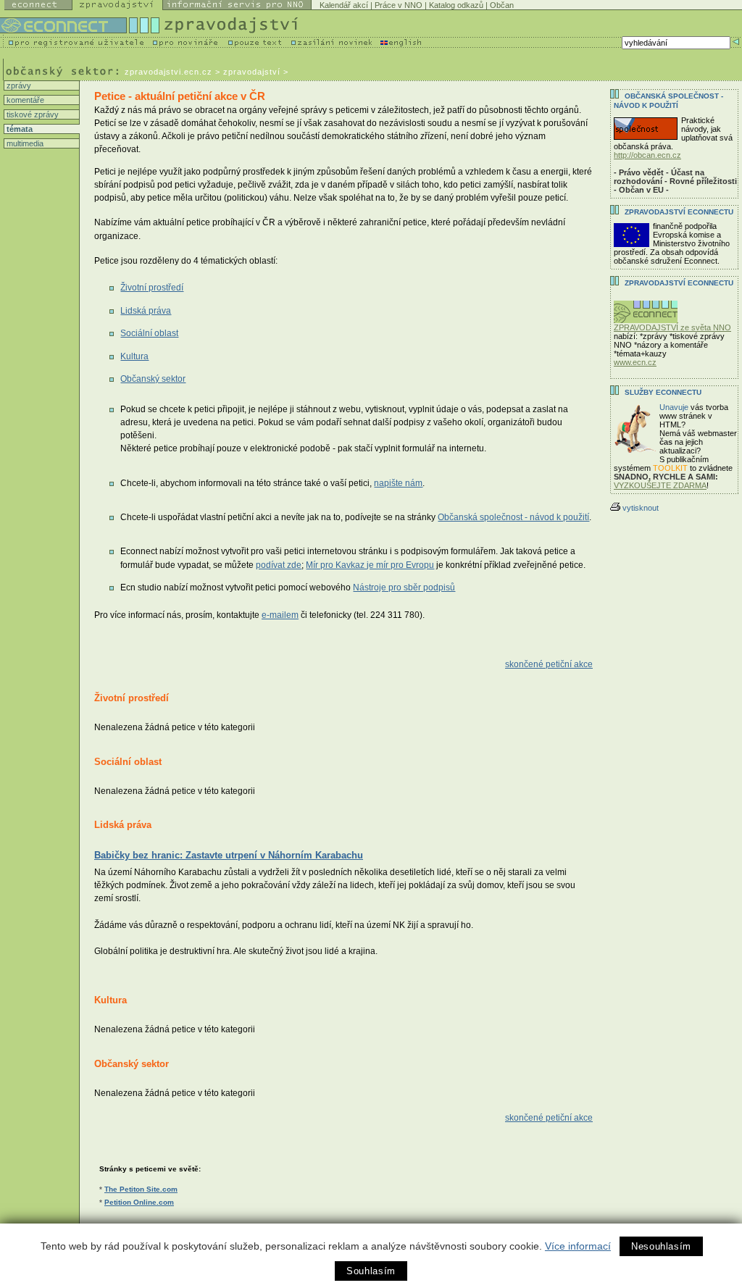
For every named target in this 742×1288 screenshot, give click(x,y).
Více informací (578, 1246)
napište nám (398, 483)
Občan (502, 5)
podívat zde (278, 565)
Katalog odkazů (456, 5)
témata (18, 129)
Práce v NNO (398, 5)
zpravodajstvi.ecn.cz (168, 71)
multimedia (23, 143)
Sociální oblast (149, 333)
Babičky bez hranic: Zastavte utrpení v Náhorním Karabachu (228, 855)
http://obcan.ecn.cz (647, 155)
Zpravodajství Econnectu (679, 283)
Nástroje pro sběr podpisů (404, 587)
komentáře (24, 100)
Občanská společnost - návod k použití (513, 517)
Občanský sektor (153, 379)
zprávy (17, 85)
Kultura (134, 356)
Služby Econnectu (663, 392)
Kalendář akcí (344, 5)
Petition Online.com (139, 1202)
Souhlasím (371, 1271)
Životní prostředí (151, 288)
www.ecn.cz (635, 362)
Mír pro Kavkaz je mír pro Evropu (370, 565)
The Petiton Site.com (141, 1189)
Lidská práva (145, 311)
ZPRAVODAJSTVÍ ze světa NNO (672, 327)
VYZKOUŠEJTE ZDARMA (660, 485)
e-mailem (280, 615)
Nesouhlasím (661, 1246)
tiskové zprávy (31, 114)
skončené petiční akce (549, 664)
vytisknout (640, 507)
